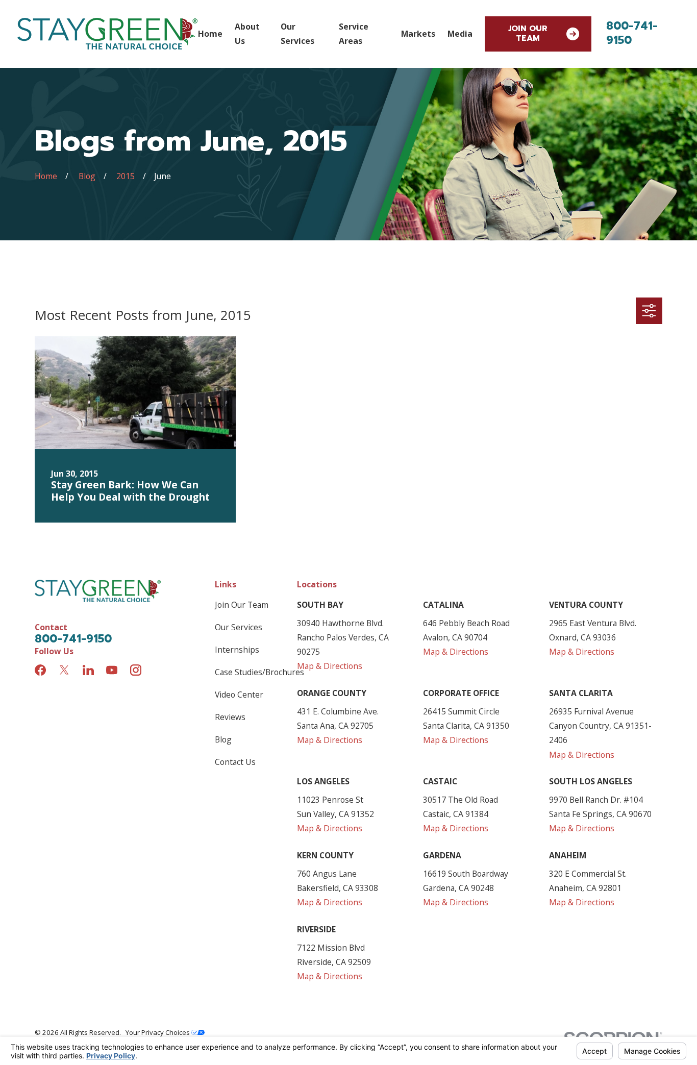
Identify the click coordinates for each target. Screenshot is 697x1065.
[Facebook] (40, 670)
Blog (223, 739)
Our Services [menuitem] (297, 33)
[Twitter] (64, 670)
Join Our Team (527, 33)
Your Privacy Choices (158, 1032)
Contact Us (235, 761)
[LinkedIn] (88, 670)
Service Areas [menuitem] (353, 33)
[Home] (107, 33)
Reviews (230, 717)
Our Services (238, 627)
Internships (237, 649)
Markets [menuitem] (418, 33)
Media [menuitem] (459, 33)
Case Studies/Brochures (259, 672)
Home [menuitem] (210, 33)
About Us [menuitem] (247, 33)
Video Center (239, 694)
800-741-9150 (632, 33)
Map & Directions (329, 666)
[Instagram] (135, 670)
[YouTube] (111, 670)
